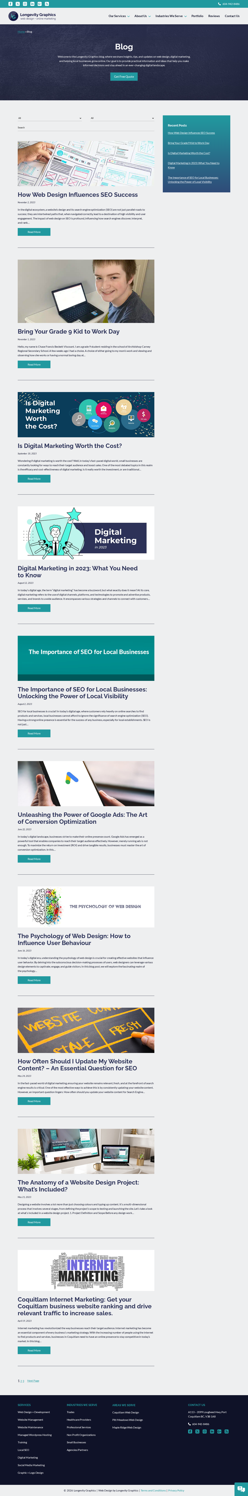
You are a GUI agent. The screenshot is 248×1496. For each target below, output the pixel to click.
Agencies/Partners (77, 1449)
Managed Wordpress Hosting (35, 1434)
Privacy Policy (176, 1490)
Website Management (30, 1419)
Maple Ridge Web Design (126, 1427)
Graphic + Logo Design (31, 1472)
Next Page (33, 1380)
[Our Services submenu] (128, 16)
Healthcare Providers (79, 1419)
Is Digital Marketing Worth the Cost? (189, 153)
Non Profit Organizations (81, 1434)
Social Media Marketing (31, 1465)
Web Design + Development (34, 1412)
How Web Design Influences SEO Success (191, 132)
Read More (39, 233)
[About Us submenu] (149, 16)
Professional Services (79, 1427)
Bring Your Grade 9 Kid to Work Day (188, 142)
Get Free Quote (124, 76)
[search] (86, 127)
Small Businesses (76, 1442)
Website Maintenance (30, 1427)
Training (22, 1442)
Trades (70, 1412)
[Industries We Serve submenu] (185, 16)
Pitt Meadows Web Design (127, 1419)
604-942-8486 (231, 3)
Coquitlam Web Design (125, 1412)
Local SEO (23, 1449)
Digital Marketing (28, 1457)
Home (21, 31)
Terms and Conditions (153, 1490)
